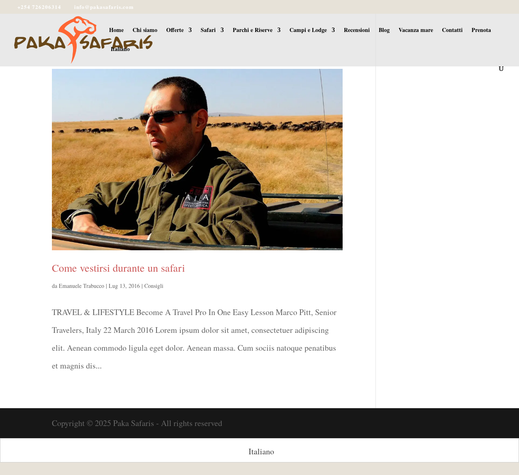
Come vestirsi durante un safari (118, 268)
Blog (384, 30)
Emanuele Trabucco (81, 286)
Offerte (175, 30)
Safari (208, 30)
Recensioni (357, 30)
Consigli (153, 286)
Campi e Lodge (308, 30)
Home (116, 30)
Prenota (481, 30)
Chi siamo (145, 30)
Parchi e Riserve (252, 30)
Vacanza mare (416, 30)
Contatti (452, 30)
